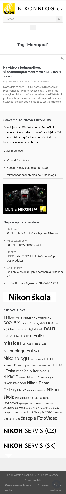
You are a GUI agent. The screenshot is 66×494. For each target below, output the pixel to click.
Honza (11, 252)
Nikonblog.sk (47, 377)
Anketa (19, 317)
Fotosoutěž (36, 359)
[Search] (59, 19)
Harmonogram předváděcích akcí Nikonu (34, 365)
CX (43, 323)
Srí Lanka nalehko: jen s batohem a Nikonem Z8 (35, 274)
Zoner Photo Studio (49, 407)
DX (23, 335)
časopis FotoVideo (39, 417)
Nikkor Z (22, 377)
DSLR (49, 328)
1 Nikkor (9, 317)
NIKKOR (10, 377)
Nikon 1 (33, 377)
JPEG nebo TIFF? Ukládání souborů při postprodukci (31, 258)
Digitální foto (35, 329)
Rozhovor (10, 402)
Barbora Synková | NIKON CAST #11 (38, 283)
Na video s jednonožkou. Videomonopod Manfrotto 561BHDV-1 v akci (32, 71)
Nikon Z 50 (41, 390)
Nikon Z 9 (31, 390)
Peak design (22, 397)
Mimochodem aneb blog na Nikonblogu (31, 175)
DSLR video (11, 336)
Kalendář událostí (18, 160)
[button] (33, 27)
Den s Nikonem (19, 329)
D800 (49, 323)
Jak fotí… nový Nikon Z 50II (24, 245)
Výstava (50, 403)
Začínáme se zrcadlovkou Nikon (21, 407)
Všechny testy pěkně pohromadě (27, 168)
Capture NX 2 (44, 317)
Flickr (29, 336)
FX (14, 365)
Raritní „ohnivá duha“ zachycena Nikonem (33, 233)
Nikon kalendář (14, 382)
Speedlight (23, 403)
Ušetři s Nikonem (37, 403)
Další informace (13, 150)
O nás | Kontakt (33, 480)
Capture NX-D (30, 317)
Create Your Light (31, 323)
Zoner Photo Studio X (18, 412)
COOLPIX (11, 322)
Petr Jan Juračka (39, 397)
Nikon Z (21, 390)
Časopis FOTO (43, 412)
